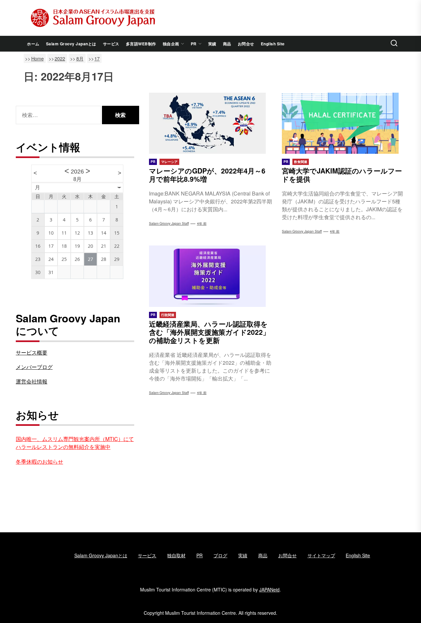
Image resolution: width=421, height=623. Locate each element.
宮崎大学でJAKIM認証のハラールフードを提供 (342, 175)
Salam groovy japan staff (302, 231)
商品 (227, 44)
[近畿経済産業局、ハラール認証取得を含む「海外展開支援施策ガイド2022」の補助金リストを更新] (210, 276)
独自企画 (171, 44)
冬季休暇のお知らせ (39, 461)
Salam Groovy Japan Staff (169, 223)
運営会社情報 (31, 381)
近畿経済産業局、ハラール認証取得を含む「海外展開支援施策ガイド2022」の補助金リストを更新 (209, 332)
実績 (212, 44)
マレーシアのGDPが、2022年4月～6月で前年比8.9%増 (207, 175)
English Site (273, 44)
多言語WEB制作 (141, 44)
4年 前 (202, 223)
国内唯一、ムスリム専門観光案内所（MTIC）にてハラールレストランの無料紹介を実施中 (75, 442)
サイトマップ (321, 555)
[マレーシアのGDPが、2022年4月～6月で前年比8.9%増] (210, 123)
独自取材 (176, 555)
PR (194, 44)
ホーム (33, 44)
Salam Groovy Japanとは (71, 44)
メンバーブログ (34, 367)
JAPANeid (269, 589)
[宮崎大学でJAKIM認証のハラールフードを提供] (343, 123)
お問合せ (246, 44)
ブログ (220, 555)
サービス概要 (31, 352)
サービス (111, 44)
